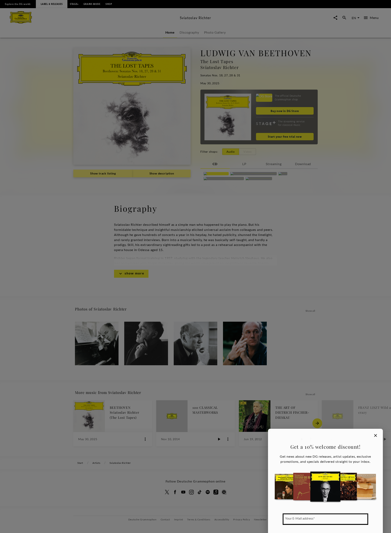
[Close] (375, 435)
